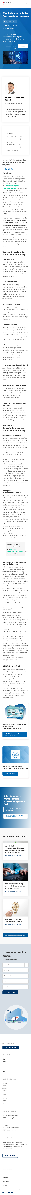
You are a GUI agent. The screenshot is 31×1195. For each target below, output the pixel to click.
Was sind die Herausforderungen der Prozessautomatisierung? (13, 144)
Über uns (5, 1059)
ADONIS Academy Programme (10, 1128)
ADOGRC (4, 1088)
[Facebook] (2, 169)
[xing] (12, 1192)
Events (4, 1071)
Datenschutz (5, 1177)
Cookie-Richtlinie (6, 1181)
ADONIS (4, 1083)
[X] (6, 169)
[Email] (12, 169)
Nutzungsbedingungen (7, 1169)
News (4, 1069)
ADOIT (4, 1086)
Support (4, 1090)
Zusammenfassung (12, 150)
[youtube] (9, 1192)
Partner (4, 1061)
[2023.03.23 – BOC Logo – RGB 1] (8, 2)
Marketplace (5, 1125)
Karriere (4, 1064)
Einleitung (10, 133)
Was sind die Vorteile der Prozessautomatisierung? (14, 138)
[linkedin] (5, 106)
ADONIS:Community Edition (10, 1116)
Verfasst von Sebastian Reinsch (14, 98)
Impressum (4, 1185)
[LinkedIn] (9, 169)
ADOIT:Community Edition (9, 1118)
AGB (3, 1173)
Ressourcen (5, 1123)
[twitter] (6, 1192)
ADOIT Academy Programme (10, 1130)
